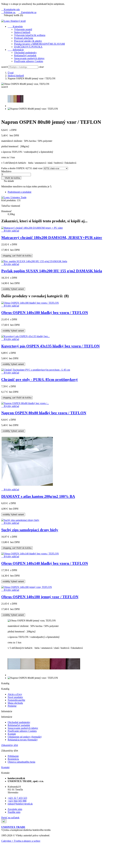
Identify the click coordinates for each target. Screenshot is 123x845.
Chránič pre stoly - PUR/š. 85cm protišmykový (39, 379)
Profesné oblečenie (23, 38)
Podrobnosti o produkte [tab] (19, 192)
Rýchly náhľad (10, 230)
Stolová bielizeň (22, 32)
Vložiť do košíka (11, 178)
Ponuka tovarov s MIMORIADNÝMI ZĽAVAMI (39, 43)
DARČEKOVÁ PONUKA (28, 46)
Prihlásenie (13, 756)
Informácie (16, 49)
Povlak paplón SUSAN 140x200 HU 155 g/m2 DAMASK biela (51, 271)
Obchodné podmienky (25, 52)
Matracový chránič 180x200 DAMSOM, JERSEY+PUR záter (51, 237)
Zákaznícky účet (9, 745)
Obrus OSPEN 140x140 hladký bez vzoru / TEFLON (44, 563)
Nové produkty (15, 697)
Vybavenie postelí (23, 29)
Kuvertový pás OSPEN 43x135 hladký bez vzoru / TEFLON (50, 346)
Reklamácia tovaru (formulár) (22, 739)
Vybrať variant (13, 289)
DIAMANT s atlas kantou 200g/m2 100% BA (38, 496)
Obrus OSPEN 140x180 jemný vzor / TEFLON (39, 597)
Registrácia (13, 759)
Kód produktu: (8, 200)
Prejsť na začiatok (10, 817)
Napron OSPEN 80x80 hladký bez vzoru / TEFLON (43, 413)
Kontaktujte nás (10, 9)
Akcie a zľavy (15, 694)
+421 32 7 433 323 (17, 798)
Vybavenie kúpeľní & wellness (29, 35)
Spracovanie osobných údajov (29, 58)
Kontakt (12, 733)
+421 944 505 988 (17, 800)
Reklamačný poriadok (25, 55)
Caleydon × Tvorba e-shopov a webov (20, 841)
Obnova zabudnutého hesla (21, 761)
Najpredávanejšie (16, 700)
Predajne (12, 705)
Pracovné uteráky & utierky (28, 41)
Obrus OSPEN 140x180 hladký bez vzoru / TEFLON (44, 312)
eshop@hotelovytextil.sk (20, 803)
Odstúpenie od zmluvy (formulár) (24, 736)
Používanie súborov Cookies (28, 61)
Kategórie (15, 26)
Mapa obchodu (15, 703)
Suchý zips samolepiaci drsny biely (29, 530)
